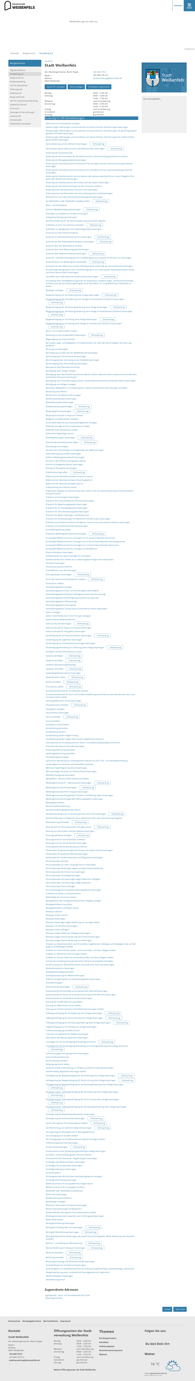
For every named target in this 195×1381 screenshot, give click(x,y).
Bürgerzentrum (17, 78)
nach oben (180, 1309)
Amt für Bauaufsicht (19, 85)
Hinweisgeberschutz (31, 1321)
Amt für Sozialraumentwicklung (24, 101)
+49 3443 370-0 (99, 72)
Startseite (14, 53)
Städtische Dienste (18, 104)
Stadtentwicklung (17, 81)
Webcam (103, 1354)
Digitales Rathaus (17, 70)
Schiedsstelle (16, 120)
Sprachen (178, 6)
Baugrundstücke (17, 97)
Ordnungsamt (16, 89)
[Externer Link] (147, 1336)
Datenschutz (14, 1321)
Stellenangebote (106, 1346)
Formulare (14, 108)
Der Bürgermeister (107, 1338)
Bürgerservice (29, 53)
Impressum (65, 1321)
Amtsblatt (104, 1342)
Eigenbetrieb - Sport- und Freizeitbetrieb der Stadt (67, 1295)
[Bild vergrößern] (164, 77)
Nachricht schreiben (56, 87)
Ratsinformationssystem (110, 1350)
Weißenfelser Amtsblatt (20, 124)
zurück (168, 1309)
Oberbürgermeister (54, 1298)
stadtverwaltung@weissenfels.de (107, 78)
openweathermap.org (158, 1373)
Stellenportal (15, 93)
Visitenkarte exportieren (99, 87)
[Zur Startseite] (48, 5)
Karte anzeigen (76, 87)
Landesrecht (15, 116)
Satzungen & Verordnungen (22, 112)
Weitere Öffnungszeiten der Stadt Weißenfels (75, 1370)
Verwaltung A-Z (46, 53)
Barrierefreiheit (50, 1321)
